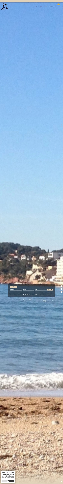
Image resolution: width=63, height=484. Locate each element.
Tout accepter (11, 480)
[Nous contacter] (61, 292)
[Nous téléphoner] (61, 289)
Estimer (29, 286)
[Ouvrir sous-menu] (38, 7)
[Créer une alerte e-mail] (61, 286)
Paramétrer (5, 480)
